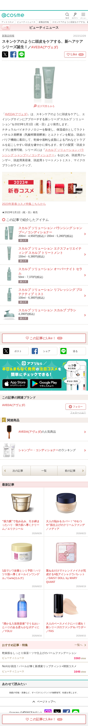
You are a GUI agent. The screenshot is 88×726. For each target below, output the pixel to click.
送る (75, 351)
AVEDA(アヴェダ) (44, 47)
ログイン (75, 15)
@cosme (8, 19)
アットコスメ (7, 22)
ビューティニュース (26, 22)
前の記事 (70, 470)
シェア (46, 351)
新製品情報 (44, 22)
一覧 (44, 470)
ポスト (18, 351)
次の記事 (17, 470)
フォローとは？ (78, 413)
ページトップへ (46, 701)
